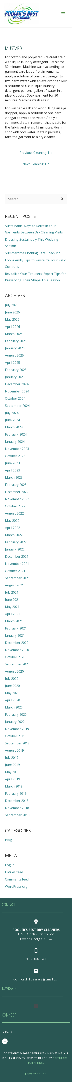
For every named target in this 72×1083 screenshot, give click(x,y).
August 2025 (14, 355)
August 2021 (14, 585)
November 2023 (17, 449)
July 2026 (11, 305)
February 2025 (16, 370)
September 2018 (17, 815)
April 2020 (12, 700)
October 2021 (15, 571)
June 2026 (12, 312)
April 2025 (12, 362)
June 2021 (12, 599)
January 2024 (15, 441)
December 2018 (16, 800)
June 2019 (12, 765)
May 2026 (12, 319)
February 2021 (16, 628)
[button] (36, 1005)
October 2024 (15, 398)
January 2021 (15, 635)
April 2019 (12, 779)
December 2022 (16, 492)
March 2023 (14, 477)
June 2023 (12, 463)
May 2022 (12, 520)
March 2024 (14, 427)
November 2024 (17, 391)
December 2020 (16, 642)
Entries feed (14, 872)
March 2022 (14, 535)
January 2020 (15, 721)
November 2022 (17, 499)
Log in (9, 865)
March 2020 (14, 707)
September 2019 (17, 743)
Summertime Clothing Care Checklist (32, 253)
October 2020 (15, 657)
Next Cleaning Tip (35, 164)
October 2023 (15, 456)
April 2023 (12, 470)
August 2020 (14, 671)
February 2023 (16, 484)
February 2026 (16, 341)
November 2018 (17, 808)
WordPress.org (16, 886)
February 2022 (16, 542)
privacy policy (36, 1074)
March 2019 (14, 786)
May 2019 (12, 772)
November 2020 (17, 650)
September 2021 (17, 578)
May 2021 (12, 607)
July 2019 (11, 757)
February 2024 (16, 434)
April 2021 (12, 614)
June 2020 (12, 686)
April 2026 (12, 326)
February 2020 (16, 714)
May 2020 (12, 693)
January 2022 (15, 549)
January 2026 (15, 348)
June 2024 (12, 420)
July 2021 (11, 592)
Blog (8, 840)
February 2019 (16, 793)
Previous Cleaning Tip (35, 152)
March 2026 (14, 334)
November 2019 (17, 729)
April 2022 (12, 528)
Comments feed (17, 879)
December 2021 (16, 556)
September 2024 (17, 405)
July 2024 (11, 413)
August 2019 (14, 750)
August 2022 (14, 513)
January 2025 (15, 377)
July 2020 (11, 678)
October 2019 (15, 736)
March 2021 (14, 621)
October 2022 (15, 506)
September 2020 (17, 664)
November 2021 (17, 563)
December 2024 (16, 384)
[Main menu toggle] (63, 13)
